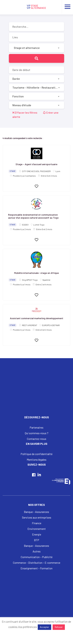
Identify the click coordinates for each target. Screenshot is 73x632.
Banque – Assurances (36, 511)
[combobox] (36, 47)
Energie (36, 534)
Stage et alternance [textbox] (27, 47)
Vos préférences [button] (27, 626)
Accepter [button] (44, 627)
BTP (36, 540)
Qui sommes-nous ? (36, 433)
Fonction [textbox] (18, 96)
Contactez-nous (36, 438)
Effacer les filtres (26, 112)
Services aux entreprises (36, 517)
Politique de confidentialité (36, 454)
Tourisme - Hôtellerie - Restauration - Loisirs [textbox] (35, 87)
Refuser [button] (59, 627)
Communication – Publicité (36, 557)
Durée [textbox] (16, 78)
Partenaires (36, 427)
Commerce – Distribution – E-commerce (36, 562)
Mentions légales (36, 459)
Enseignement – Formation (36, 568)
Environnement (36, 528)
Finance (36, 523)
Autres (37, 551)
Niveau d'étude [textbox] (21, 105)
